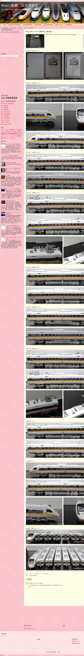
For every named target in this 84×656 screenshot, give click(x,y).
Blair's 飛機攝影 (4, 109)
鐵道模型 (35, 575)
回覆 (29, 587)
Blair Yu (75, 641)
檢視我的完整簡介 (76, 643)
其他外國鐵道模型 (48, 24)
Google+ (2, 655)
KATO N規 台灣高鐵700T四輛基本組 (10, 156)
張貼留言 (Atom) (31, 628)
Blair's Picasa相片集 (5, 122)
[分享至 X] (45, 573)
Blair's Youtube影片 (5, 120)
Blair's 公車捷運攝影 (5, 114)
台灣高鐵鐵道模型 (27, 24)
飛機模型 (20, 130)
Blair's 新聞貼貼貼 (5, 116)
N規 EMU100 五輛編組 (11, 162)
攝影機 (18, 132)
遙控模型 (8, 132)
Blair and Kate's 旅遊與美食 (7, 103)
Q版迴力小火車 (59, 24)
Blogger (58, 652)
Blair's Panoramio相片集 (6, 124)
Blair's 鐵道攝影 (4, 105)
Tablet (7, 138)
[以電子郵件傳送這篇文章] (42, 573)
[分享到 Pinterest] (47, 573)
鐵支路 (30, 575)
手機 (2, 130)
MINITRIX (12, 136)
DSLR (2, 136)
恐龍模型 (8, 175)
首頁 (4, 24)
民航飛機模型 (68, 24)
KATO (6, 136)
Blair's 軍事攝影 (4, 107)
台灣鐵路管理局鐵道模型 (14, 24)
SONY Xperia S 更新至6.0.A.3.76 (13, 225)
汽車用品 (6, 129)
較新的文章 (27, 626)
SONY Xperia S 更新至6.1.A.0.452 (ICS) (13, 238)
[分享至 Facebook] (46, 573)
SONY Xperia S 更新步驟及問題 (13, 144)
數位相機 (14, 132)
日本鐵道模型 (37, 24)
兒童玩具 (12, 130)
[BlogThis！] (44, 573)
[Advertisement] (64, 615)
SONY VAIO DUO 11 (10, 200)
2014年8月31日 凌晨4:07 (38, 583)
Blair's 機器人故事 (5, 111)
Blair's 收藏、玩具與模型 (19, 5)
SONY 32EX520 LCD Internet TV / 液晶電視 (13, 213)
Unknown (30, 583)
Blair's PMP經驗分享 (5, 118)
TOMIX (11, 138)
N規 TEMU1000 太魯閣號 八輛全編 (13, 169)
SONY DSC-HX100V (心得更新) (13, 188)
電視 (4, 132)
